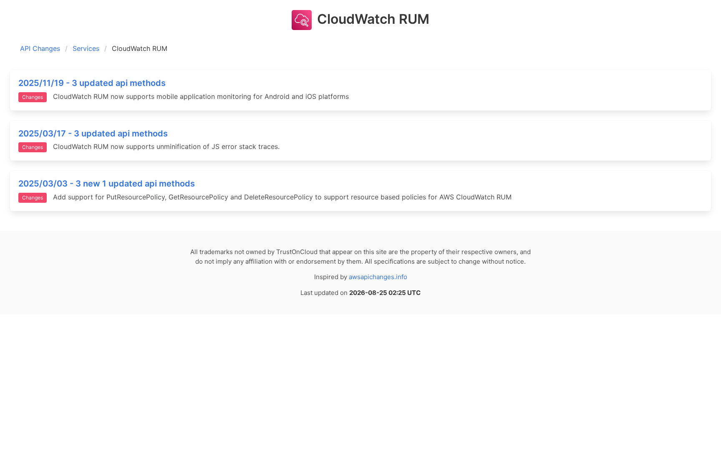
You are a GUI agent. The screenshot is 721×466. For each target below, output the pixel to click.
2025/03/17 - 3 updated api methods (93, 133)
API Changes (40, 48)
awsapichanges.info (378, 277)
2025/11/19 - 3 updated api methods (92, 83)
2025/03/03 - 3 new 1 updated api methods (106, 184)
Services (86, 48)
